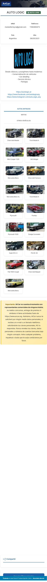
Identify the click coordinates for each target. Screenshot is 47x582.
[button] (23, 560)
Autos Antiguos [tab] (23, 109)
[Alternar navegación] (43, 4)
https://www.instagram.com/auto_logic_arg (24, 97)
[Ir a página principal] (6, 3)
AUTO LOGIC (15, 12)
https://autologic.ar (23, 92)
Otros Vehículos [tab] (24, 120)
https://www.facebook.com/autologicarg (24, 94)
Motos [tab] (23, 115)
